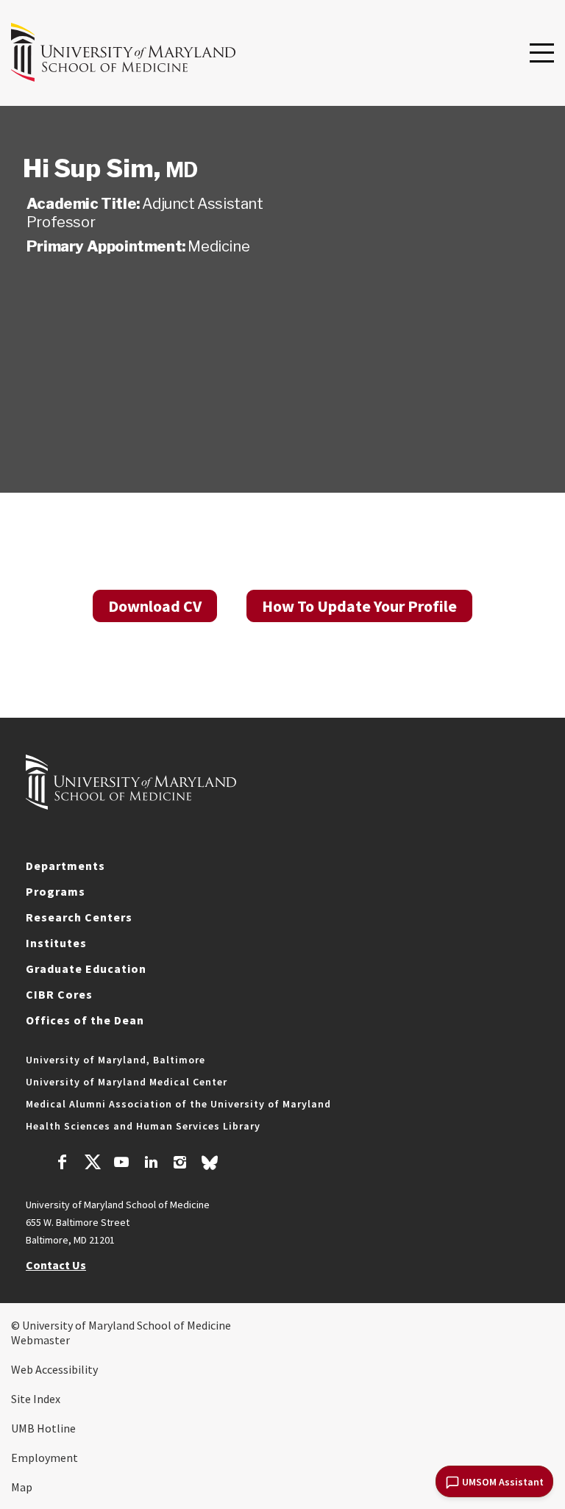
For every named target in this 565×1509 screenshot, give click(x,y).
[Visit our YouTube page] (121, 1164)
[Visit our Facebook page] (62, 1164)
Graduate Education (86, 968)
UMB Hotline (43, 1428)
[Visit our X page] (92, 1164)
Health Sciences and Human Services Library (143, 1125)
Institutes (56, 942)
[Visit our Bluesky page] (210, 1166)
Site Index (35, 1398)
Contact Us (56, 1265)
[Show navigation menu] (542, 53)
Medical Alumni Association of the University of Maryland (178, 1103)
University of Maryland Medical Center (126, 1081)
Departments (65, 865)
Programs (55, 891)
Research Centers (79, 917)
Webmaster (40, 1340)
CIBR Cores (59, 994)
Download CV (155, 606)
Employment (44, 1457)
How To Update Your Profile (359, 606)
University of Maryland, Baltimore (115, 1059)
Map (21, 1487)
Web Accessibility (54, 1369)
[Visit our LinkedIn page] (150, 1164)
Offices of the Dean (85, 1020)
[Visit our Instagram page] (180, 1164)
